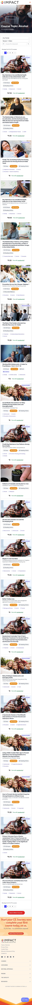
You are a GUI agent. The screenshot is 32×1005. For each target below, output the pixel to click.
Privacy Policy (4, 947)
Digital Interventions (21, 724)
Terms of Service (5, 945)
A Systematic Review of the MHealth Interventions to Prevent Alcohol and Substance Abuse (14, 716)
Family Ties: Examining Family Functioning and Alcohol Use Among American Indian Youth (15, 161)
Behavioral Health (26, 57)
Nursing (28, 224)
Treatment (6, 334)
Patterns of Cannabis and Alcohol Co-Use (15, 484)
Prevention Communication (10, 416)
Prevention (6, 295)
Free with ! (19, 93)
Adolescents (22, 374)
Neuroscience (7, 530)
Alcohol (19, 89)
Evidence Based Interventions (17, 334)
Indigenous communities (9, 169)
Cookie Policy (4, 949)
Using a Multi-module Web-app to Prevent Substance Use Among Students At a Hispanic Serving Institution (15, 754)
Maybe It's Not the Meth (10, 558)
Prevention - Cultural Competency (11, 171)
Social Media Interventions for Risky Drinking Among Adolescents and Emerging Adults (13, 404)
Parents (5, 455)
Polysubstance (22, 570)
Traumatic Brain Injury (8, 256)
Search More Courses (16, 912)
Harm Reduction (20, 295)
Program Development (17, 764)
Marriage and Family (8, 608)
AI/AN (25, 131)
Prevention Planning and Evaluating (17, 453)
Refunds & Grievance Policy (8, 951)
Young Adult (21, 808)
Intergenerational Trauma (15, 131)
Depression (12, 89)
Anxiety (5, 89)
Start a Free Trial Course (16, 933)
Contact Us (4, 953)
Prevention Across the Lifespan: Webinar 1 (15, 284)
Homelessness (20, 647)
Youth (19, 686)
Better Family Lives (8, 599)
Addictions (27, 346)
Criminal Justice (13, 374)
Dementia (24, 256)
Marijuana (12, 491)
